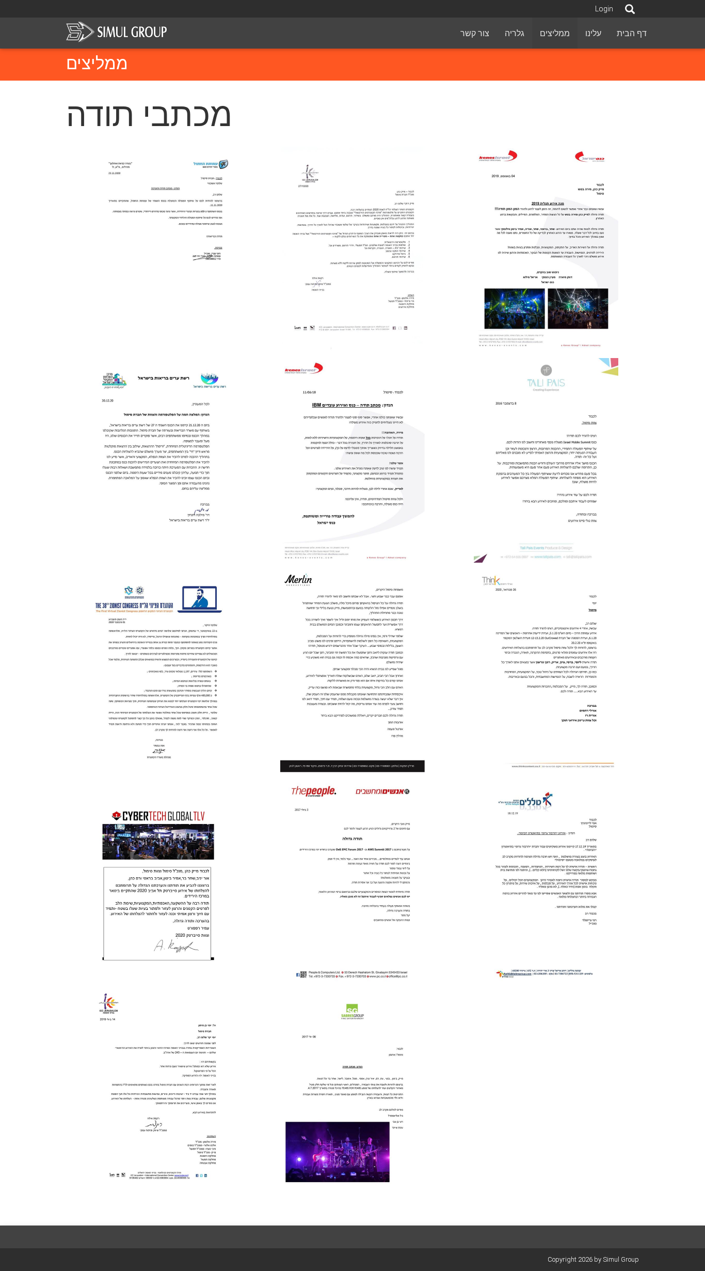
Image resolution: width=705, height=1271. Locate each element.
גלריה (514, 33)
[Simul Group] (117, 31)
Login (604, 8)
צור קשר (474, 33)
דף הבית (632, 33)
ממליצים (555, 33)
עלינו (593, 33)
